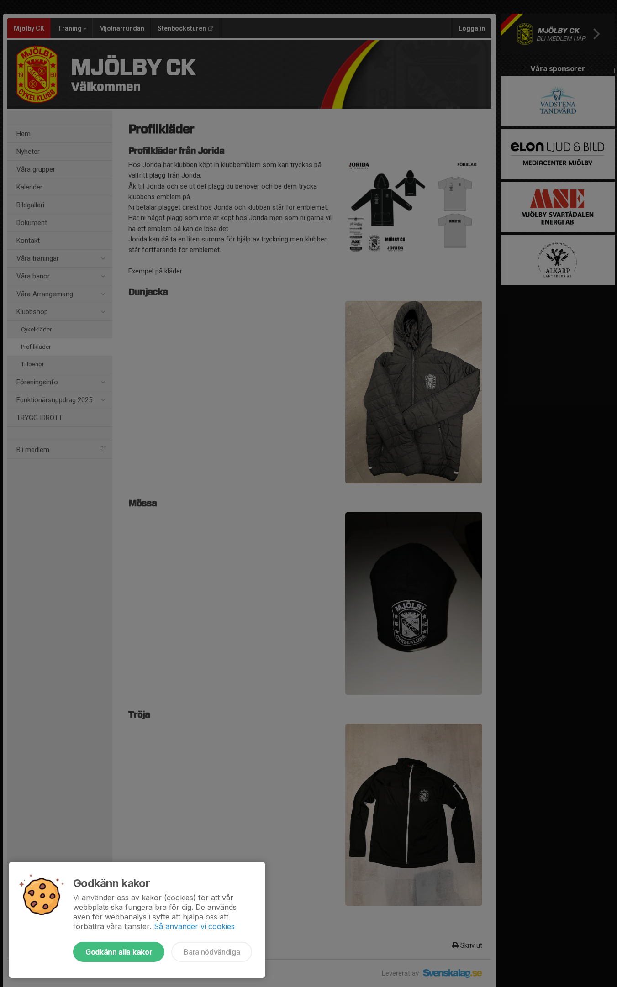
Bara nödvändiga (212, 951)
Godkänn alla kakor (118, 951)
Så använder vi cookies (194, 926)
